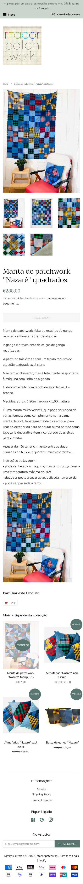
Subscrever (67, 844)
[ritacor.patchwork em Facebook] (32, 820)
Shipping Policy (41, 794)
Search (41, 789)
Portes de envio (35, 298)
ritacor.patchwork (47, 856)
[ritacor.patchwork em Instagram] (50, 820)
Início (5, 83)
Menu (11, 15)
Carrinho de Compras (68, 14)
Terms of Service (41, 800)
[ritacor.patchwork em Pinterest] (42, 820)
